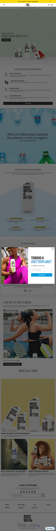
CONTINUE (41, 275)
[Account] (49, 5)
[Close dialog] (53, 249)
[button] (5, 1)
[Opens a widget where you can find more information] (50, 528)
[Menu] (4, 5)
